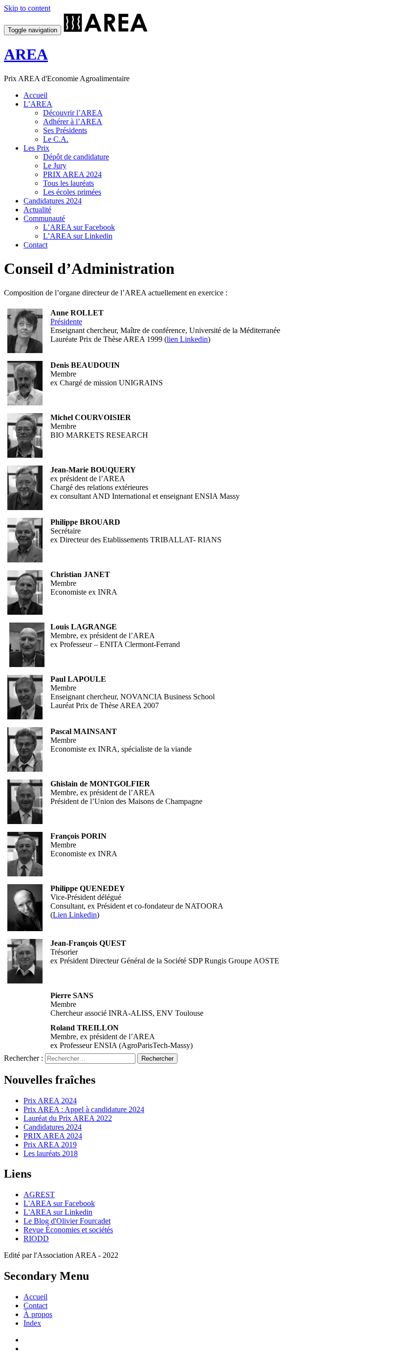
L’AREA (37, 104)
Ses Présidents (65, 130)
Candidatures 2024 (52, 201)
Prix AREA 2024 (50, 1100)
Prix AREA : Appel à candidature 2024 (83, 1109)
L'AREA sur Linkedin (57, 1212)
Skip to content (27, 8)
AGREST (39, 1194)
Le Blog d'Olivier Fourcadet (67, 1221)
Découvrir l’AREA (73, 113)
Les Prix (36, 148)
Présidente (66, 321)
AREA (26, 54)
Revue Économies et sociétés (68, 1230)
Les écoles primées (72, 192)
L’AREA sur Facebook (79, 227)
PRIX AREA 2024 (72, 174)
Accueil (35, 95)
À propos (37, 1314)
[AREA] (106, 29)
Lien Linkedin (75, 915)
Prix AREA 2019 (50, 1144)
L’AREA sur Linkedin (77, 236)
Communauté (44, 218)
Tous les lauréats (68, 183)
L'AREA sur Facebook (59, 1203)
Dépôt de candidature (76, 157)
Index (32, 1323)
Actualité (37, 209)
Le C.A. (55, 139)
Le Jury (55, 165)
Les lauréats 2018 (50, 1153)
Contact (35, 245)
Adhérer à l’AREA (72, 121)
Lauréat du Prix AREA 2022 (67, 1118)
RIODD (36, 1238)
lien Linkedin (187, 339)
